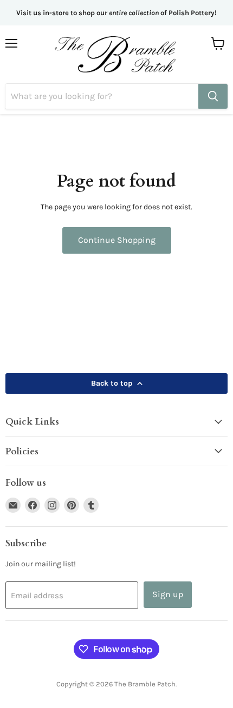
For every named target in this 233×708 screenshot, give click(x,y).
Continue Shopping (117, 240)
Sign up (167, 594)
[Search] (213, 96)
